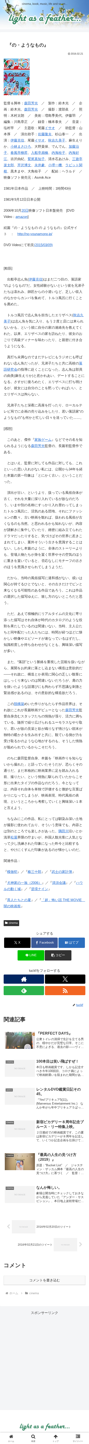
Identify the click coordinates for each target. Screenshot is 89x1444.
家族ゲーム (43, 440)
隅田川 (63, 831)
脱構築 (19, 704)
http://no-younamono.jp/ (34, 234)
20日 (25, 210)
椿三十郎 (34, 872)
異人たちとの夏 (19, 900)
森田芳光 (31, 103)
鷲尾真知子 (36, 159)
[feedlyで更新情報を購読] (24, 990)
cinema (13, 923)
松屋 (13, 837)
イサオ (50, 128)
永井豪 (39, 165)
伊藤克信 (17, 140)
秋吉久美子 (56, 140)
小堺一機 (55, 165)
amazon (22, 217)
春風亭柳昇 (19, 153)
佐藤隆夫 (45, 134)
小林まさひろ (20, 146)
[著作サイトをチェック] (24, 979)
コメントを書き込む (44, 1280)
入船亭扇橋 (39, 153)
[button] (58, 955)
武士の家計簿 (62, 872)
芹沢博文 (24, 165)
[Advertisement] (44, 1360)
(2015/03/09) (43, 245)
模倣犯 (12, 872)
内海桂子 (58, 153)
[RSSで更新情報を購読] (65, 990)
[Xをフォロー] (65, 979)
